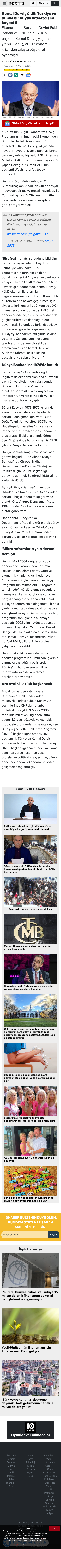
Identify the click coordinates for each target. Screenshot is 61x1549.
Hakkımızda (49, 1507)
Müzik (30, 1466)
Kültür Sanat (30, 1457)
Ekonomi (8, 66)
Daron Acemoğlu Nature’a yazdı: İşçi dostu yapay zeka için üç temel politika (28, 987)
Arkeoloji (30, 1462)
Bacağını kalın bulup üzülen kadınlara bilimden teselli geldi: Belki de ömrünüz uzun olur (29, 1078)
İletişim (50, 1513)
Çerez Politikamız (49, 1471)
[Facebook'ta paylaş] (10, 75)
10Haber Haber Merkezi (23, 62)
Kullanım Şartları (50, 1464)
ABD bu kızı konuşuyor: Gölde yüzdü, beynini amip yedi (29, 1159)
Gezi (11, 1486)
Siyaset (11, 1459)
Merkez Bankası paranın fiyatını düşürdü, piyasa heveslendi (27, 947)
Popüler (11, 1476)
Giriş (55, 3)
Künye (49, 1510)
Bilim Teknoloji (11, 1481)
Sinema (30, 1469)
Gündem (11, 1456)
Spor (11, 1469)
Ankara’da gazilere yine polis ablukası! (31, 909)
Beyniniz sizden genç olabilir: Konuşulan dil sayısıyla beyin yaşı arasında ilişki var (29, 1199)
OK (54, 1528)
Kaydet (54, 1235)
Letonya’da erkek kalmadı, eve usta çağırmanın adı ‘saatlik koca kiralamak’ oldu (29, 1119)
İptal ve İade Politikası (50, 1478)
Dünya (11, 1466)
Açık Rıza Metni (50, 1484)
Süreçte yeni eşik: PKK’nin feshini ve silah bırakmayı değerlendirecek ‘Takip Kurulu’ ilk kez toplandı (29, 869)
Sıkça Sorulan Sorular (49, 1500)
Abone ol (43, 3)
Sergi (30, 1476)
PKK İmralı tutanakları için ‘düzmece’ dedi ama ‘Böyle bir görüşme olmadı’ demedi (28, 828)
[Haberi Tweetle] (4, 75)
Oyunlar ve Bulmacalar (30, 1435)
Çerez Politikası (15, 1545)
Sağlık (11, 1473)
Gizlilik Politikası (49, 1491)
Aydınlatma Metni (50, 1457)
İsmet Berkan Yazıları (30, 1523)
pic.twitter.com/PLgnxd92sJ (27, 234)
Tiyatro (30, 1473)
